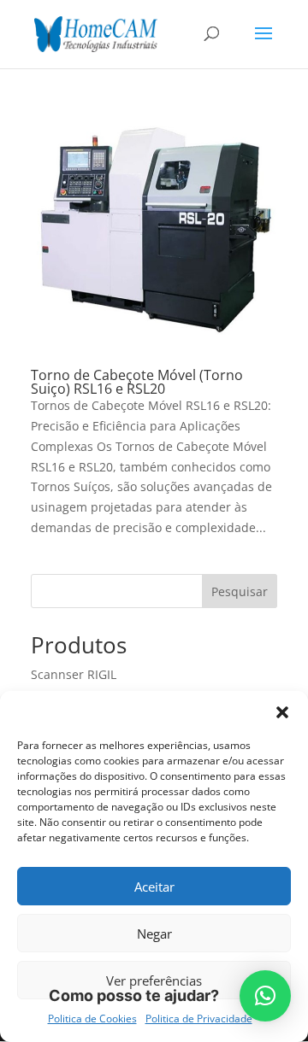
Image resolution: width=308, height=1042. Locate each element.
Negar (154, 933)
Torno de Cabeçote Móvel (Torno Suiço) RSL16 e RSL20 (137, 382)
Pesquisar (239, 591)
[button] (282, 712)
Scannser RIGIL (73, 674)
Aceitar (154, 886)
